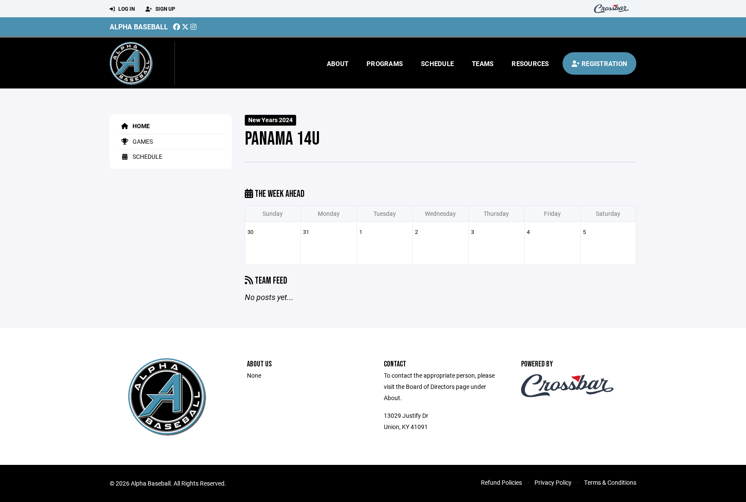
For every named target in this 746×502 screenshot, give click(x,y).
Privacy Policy (553, 482)
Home (140, 126)
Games (142, 141)
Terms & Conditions (610, 482)
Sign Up (164, 8)
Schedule (437, 63)
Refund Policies (501, 482)
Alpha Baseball (139, 26)
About (337, 63)
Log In (126, 8)
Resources (530, 63)
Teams (482, 63)
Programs (385, 63)
